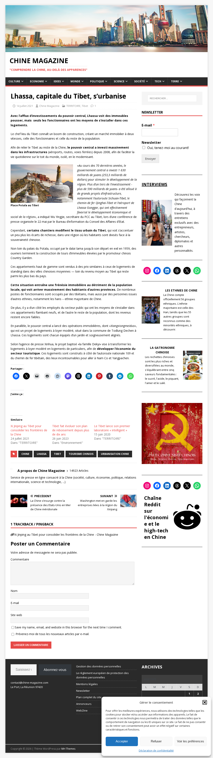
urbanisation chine (115, 454)
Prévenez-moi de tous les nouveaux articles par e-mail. (52, 634)
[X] (187, 270)
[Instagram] (147, 270)
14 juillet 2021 (24, 106)
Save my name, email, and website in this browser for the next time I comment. (68, 627)
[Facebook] (157, 270)
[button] (205, 702)
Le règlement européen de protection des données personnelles (102, 675)
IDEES (57, 81)
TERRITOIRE (73, 106)
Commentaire (20, 559)
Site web (16, 615)
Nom (14, 591)
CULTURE (14, 81)
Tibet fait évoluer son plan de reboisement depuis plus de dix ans (70, 430)
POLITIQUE (97, 81)
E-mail (15, 603)
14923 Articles (78, 471)
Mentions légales (87, 684)
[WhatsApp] (197, 270)
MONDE (75, 81)
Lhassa (41, 454)
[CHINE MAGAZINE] (106, 50)
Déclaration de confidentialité (156, 750)
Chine (25, 454)
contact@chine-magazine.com (29, 682)
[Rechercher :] (172, 98)
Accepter (122, 741)
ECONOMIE (37, 81)
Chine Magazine (49, 106)
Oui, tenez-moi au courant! (168, 147)
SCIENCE (119, 81)
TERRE (175, 81)
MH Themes (68, 748)
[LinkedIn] (167, 270)
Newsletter (151, 142)
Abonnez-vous (55, 669)
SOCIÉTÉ (139, 81)
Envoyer (150, 159)
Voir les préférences (190, 741)
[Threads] (177, 270)
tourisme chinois (81, 454)
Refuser (156, 741)
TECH (158, 81)
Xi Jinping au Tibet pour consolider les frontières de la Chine (29, 430)
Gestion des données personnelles (98, 666)
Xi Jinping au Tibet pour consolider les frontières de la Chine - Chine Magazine (66, 535)
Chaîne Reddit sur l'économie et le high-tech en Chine (156, 517)
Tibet (85, 106)
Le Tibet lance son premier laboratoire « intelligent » (112, 428)
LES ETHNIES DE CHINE (181, 290)
